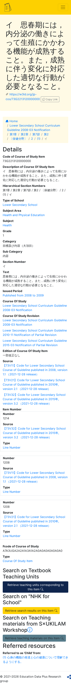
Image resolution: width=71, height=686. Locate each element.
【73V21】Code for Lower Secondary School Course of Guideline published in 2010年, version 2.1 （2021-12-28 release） (34, 384)
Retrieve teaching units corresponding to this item (35, 587)
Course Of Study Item (18, 561)
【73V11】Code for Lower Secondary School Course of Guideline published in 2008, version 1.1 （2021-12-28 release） (35, 370)
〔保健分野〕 (18, 138)
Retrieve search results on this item (29, 610)
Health (7, 225)
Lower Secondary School (20, 205)
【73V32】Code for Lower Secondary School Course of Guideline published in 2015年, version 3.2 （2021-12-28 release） (34, 399)
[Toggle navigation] (63, 7)
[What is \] (29, 630)
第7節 (36, 134)
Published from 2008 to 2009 (23, 295)
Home (13, 121)
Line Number (11, 447)
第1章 (13, 134)
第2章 (24, 134)
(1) (38, 138)
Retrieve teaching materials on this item (33, 638)
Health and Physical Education (24, 215)
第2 (46, 134)
